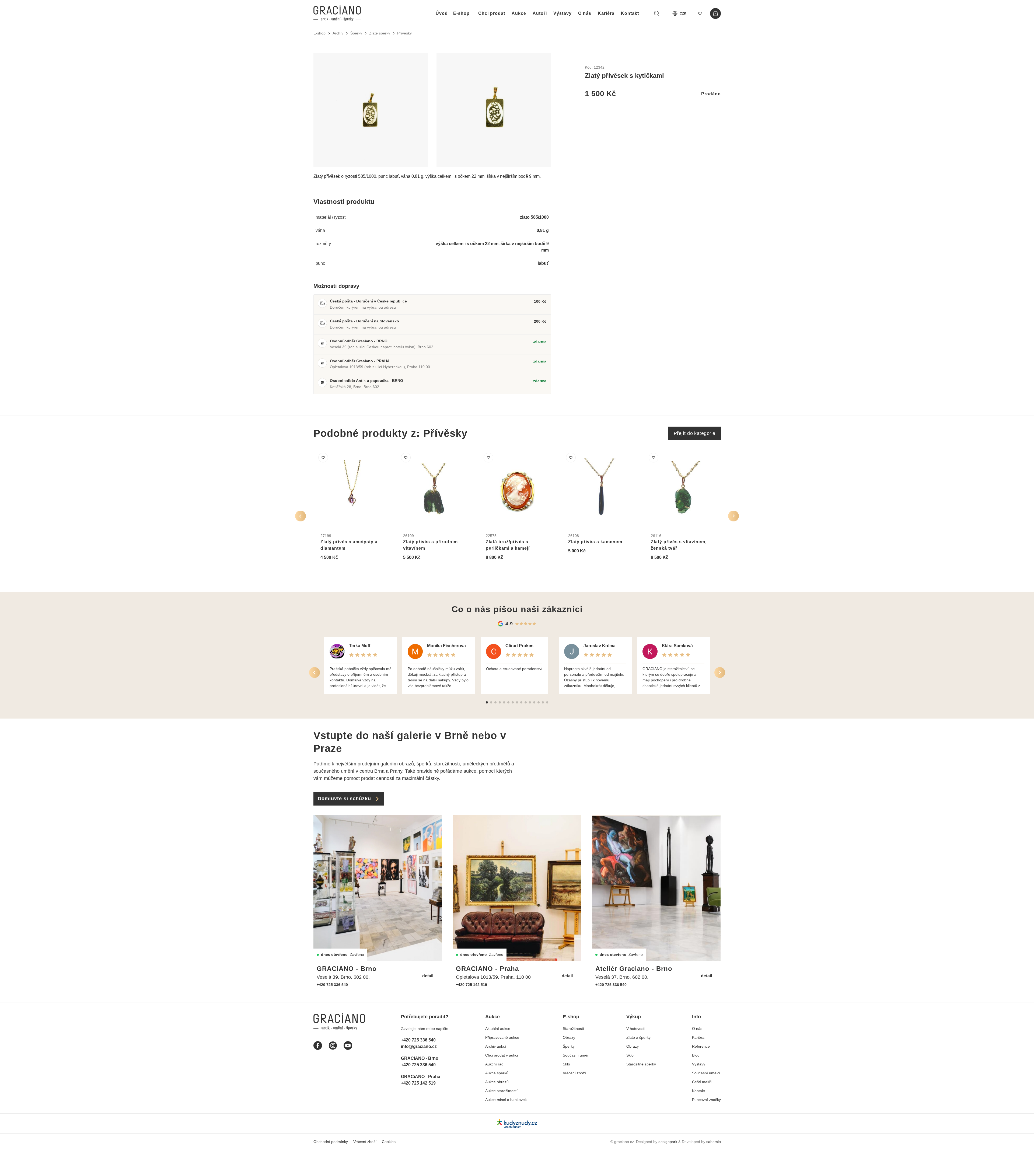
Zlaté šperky (379, 33)
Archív (338, 33)
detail (427, 976)
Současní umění (577, 1055)
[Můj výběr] (700, 13)
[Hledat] (657, 13)
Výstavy (562, 13)
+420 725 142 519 (471, 984)
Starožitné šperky (641, 1064)
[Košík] (715, 13)
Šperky (356, 33)
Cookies (389, 1141)
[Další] (733, 516)
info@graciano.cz (419, 1046)
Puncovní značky (706, 1099)
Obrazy (569, 1037)
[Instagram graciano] (333, 1045)
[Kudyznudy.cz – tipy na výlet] (517, 1123)
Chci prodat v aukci (501, 1055)
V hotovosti (635, 1028)
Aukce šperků (496, 1073)
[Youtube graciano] (348, 1045)
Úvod (442, 13)
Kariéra (606, 13)
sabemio (713, 1141)
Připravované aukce (502, 1037)
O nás (584, 13)
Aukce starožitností (501, 1091)
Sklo (566, 1064)
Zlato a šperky (638, 1037)
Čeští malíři (701, 1082)
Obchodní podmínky (330, 1141)
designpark (667, 1141)
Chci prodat (491, 13)
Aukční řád (494, 1064)
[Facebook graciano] (317, 1045)
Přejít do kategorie (694, 433)
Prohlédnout (339, 570)
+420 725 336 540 (332, 984)
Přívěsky (404, 33)
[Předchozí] (300, 516)
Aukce (519, 13)
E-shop (461, 13)
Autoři (540, 13)
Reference (701, 1046)
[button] (487, 702)
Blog (696, 1055)
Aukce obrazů (497, 1082)
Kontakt (630, 13)
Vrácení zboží (574, 1073)
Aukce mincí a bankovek (506, 1099)
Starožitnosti (573, 1028)
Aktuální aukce (497, 1028)
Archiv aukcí (495, 1046)
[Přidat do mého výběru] (323, 457)
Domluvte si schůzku (344, 798)
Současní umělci (706, 1073)
